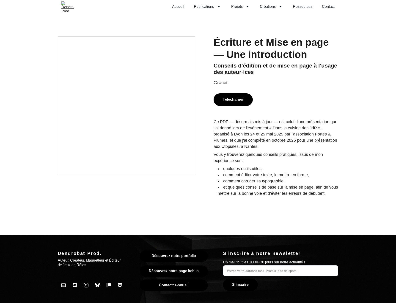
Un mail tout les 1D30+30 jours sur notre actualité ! (264, 262)
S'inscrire (240, 285)
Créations (268, 6)
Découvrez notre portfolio (173, 256)
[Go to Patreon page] (109, 285)
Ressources (302, 6)
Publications (204, 6)
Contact (328, 6)
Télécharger (233, 99)
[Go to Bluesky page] (97, 285)
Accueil (178, 6)
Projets (237, 6)
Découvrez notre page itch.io (174, 271)
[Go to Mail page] (63, 285)
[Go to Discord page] (74, 285)
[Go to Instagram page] (86, 285)
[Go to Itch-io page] (120, 285)
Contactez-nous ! (174, 285)
